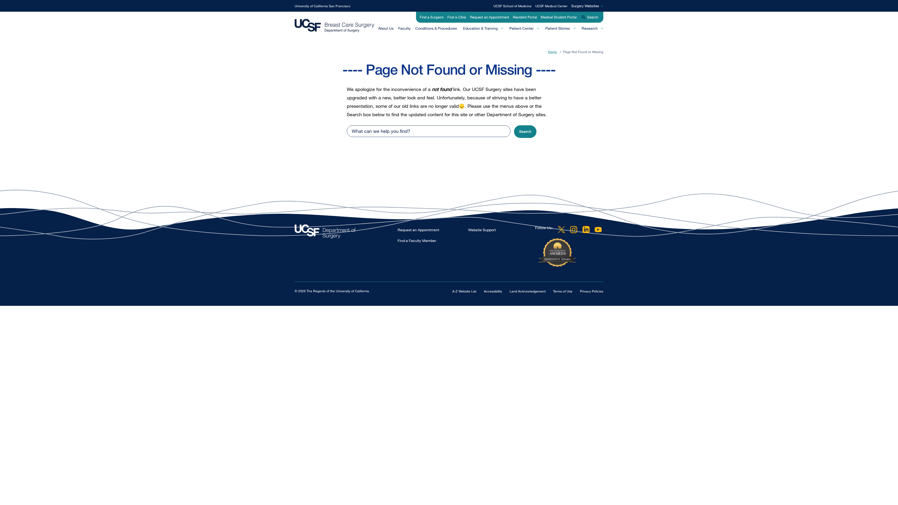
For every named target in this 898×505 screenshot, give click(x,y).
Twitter (561, 229)
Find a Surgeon (432, 17)
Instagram (573, 229)
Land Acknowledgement (528, 291)
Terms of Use (562, 291)
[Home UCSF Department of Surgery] (346, 232)
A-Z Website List (464, 291)
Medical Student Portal (558, 17)
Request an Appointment (489, 17)
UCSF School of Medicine (512, 6)
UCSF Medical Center (551, 6)
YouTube (598, 229)
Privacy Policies (591, 291)
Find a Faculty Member (417, 240)
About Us (386, 28)
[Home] (334, 26)
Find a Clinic (456, 17)
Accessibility (493, 291)
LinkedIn (586, 229)
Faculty (404, 28)
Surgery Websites (585, 6)
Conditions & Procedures (436, 28)
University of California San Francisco (322, 6)
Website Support (482, 229)
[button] (525, 131)
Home (552, 52)
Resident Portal (525, 17)
